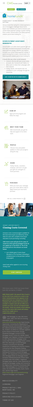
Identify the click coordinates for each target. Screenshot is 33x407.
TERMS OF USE (8, 400)
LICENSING (6, 384)
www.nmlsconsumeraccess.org (11, 322)
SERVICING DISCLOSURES (12, 397)
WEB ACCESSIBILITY (10, 381)
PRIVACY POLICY (8, 393)
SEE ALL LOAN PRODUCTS (15, 198)
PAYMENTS (11, 9)
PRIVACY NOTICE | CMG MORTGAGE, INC (11, 389)
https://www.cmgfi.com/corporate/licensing (15, 372)
